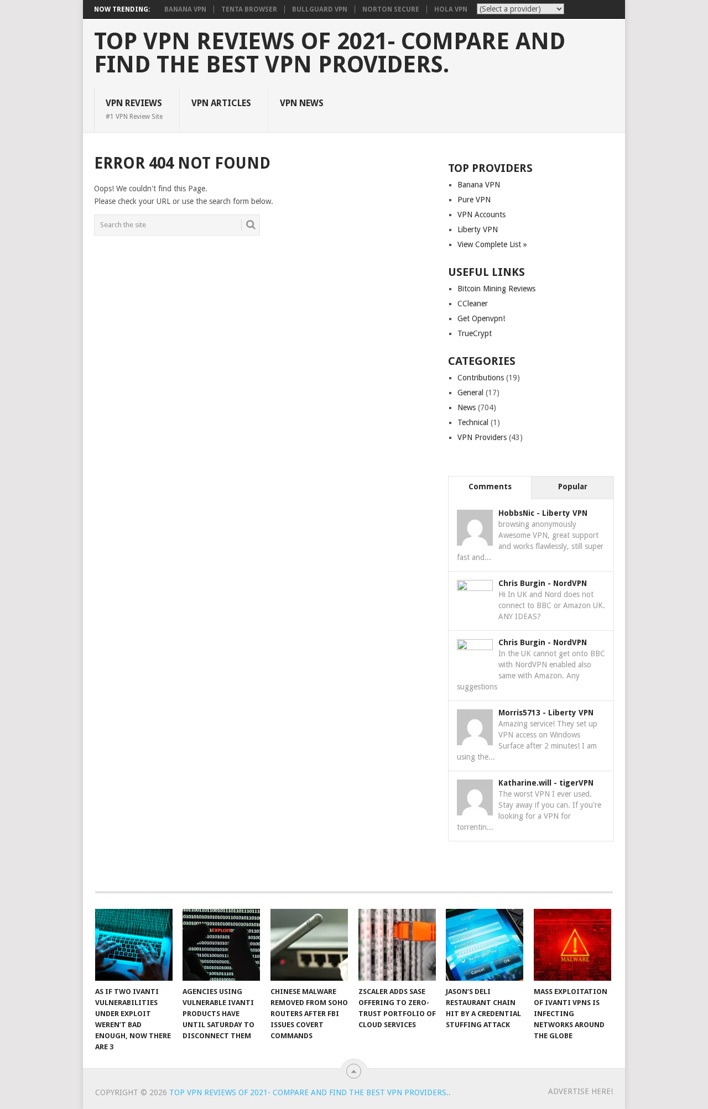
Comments (490, 486)
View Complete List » (492, 244)
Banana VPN (185, 9)
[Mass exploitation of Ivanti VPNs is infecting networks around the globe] (572, 945)
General (470, 392)
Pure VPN (474, 199)
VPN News (302, 103)
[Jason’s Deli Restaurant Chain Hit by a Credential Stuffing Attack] (484, 945)
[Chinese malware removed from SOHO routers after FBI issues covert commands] (309, 945)
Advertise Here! (580, 1091)
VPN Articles (221, 103)
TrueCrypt (474, 333)
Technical (472, 422)
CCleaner (472, 303)
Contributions (480, 377)
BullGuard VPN (319, 9)
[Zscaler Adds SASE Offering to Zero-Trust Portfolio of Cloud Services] (397, 945)
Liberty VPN (477, 229)
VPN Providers (482, 437)
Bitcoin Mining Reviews (496, 288)
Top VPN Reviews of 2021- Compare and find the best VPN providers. (329, 53)
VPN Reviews (134, 109)
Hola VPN (450, 9)
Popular (572, 486)
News (466, 407)
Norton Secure (390, 9)
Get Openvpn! (481, 318)
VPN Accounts (481, 214)
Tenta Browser (249, 9)
